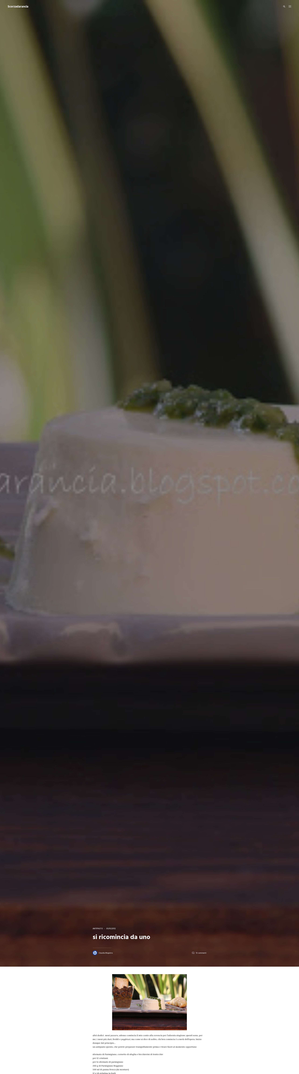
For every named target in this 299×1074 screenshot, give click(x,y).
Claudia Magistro (106, 953)
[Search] (284, 6)
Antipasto (98, 928)
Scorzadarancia (18, 6)
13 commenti (201, 953)
